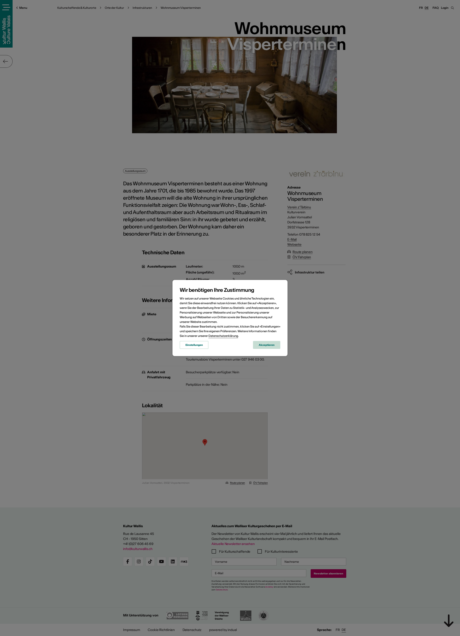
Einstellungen (194, 345)
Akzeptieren (267, 345)
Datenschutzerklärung (223, 336)
